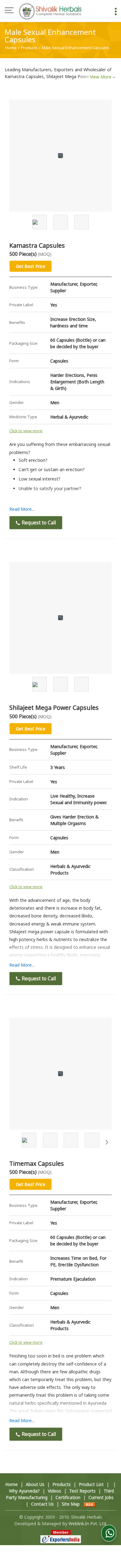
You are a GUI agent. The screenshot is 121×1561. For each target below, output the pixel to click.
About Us (35, 1484)
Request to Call (38, 522)
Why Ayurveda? (24, 1491)
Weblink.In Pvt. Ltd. (88, 1523)
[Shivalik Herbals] (50, 11)
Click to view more (26, 431)
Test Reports (82, 1491)
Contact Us (42, 1504)
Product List (91, 1484)
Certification (68, 1497)
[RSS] (89, 1504)
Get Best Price (30, 266)
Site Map (71, 1504)
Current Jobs (101, 1497)
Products (29, 47)
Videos (54, 1491)
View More (100, 77)
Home (10, 47)
